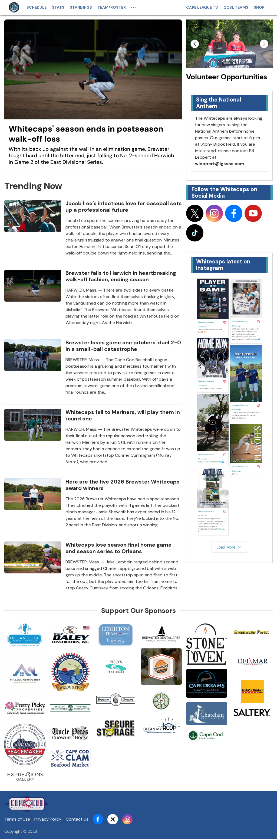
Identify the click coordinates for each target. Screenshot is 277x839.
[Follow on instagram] (214, 213)
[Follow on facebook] (233, 213)
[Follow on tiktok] (194, 232)
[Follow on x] (194, 213)
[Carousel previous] (194, 44)
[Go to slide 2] (229, 63)
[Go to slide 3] (234, 63)
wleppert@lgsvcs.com (219, 164)
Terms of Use (17, 819)
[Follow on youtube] (253, 213)
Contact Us (77, 819)
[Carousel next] (264, 44)
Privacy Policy (47, 819)
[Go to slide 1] (225, 63)
